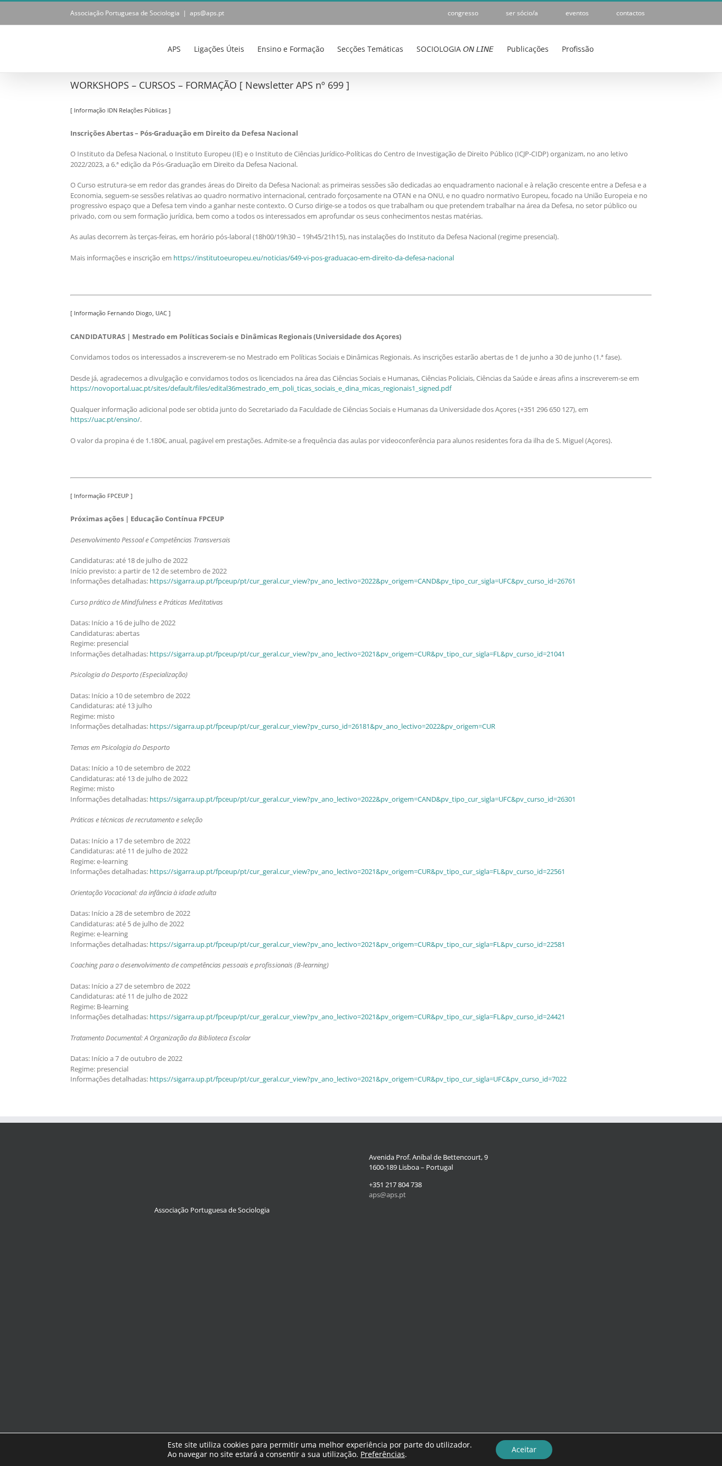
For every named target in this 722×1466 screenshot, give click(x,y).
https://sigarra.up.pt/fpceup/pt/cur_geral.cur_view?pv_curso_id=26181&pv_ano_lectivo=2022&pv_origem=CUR (322, 726)
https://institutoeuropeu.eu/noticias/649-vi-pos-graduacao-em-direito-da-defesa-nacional (313, 257)
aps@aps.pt (207, 12)
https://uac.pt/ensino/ (105, 419)
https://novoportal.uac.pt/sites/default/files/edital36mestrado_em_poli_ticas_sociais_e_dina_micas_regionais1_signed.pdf (260, 388)
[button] (635, 48)
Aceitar (524, 1449)
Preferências (382, 1454)
